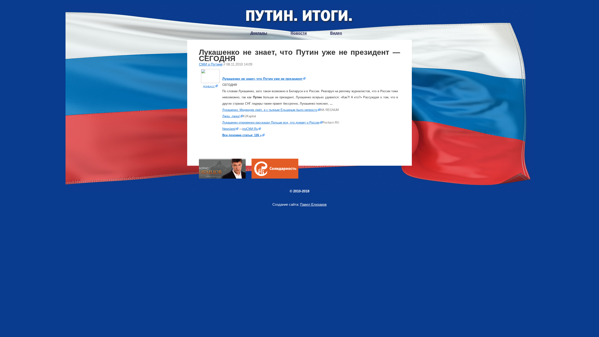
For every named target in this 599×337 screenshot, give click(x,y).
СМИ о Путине (211, 64)
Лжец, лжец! (231, 116)
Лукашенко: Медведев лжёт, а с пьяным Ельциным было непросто (269, 110)
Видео (336, 33)
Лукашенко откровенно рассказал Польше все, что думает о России (270, 122)
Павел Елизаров (313, 204)
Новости (299, 33)
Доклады (258, 33)
